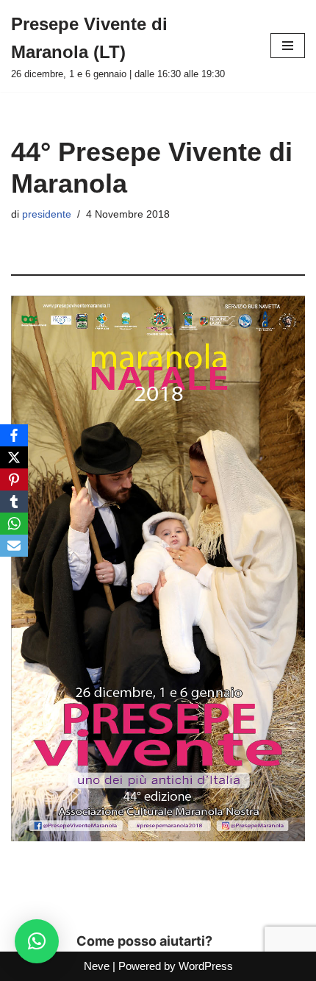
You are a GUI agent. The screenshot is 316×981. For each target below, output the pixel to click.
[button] (37, 941)
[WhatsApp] (14, 524)
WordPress (206, 966)
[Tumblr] (14, 501)
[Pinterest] (14, 479)
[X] (14, 457)
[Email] (14, 546)
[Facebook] (14, 435)
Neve (96, 966)
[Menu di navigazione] (287, 45)
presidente (46, 214)
